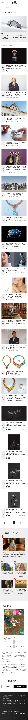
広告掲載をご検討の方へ (7, 711)
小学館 (15, 717)
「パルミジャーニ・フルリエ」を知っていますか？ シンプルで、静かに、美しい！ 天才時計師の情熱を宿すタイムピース (13, 37)
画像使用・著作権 (5, 717)
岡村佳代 (16, 121)
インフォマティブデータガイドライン (20, 714)
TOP (2, 7)
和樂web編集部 (15, 97)
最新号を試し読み (19, 642)
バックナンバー (19, 646)
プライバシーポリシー (6, 713)
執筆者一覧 (16, 711)
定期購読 (7, 646)
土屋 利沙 (16, 299)
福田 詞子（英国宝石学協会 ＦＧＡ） (19, 402)
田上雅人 (14, 172)
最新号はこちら (7, 642)
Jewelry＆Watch (11, 70)
